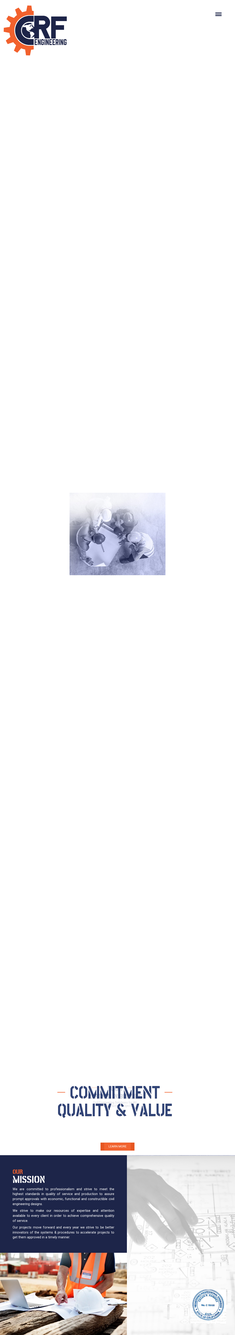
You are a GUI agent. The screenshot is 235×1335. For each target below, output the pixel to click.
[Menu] (218, 14)
